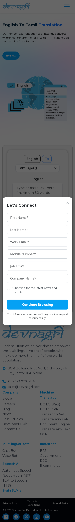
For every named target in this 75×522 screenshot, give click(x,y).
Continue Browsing (37, 304)
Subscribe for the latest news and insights (34, 290)
